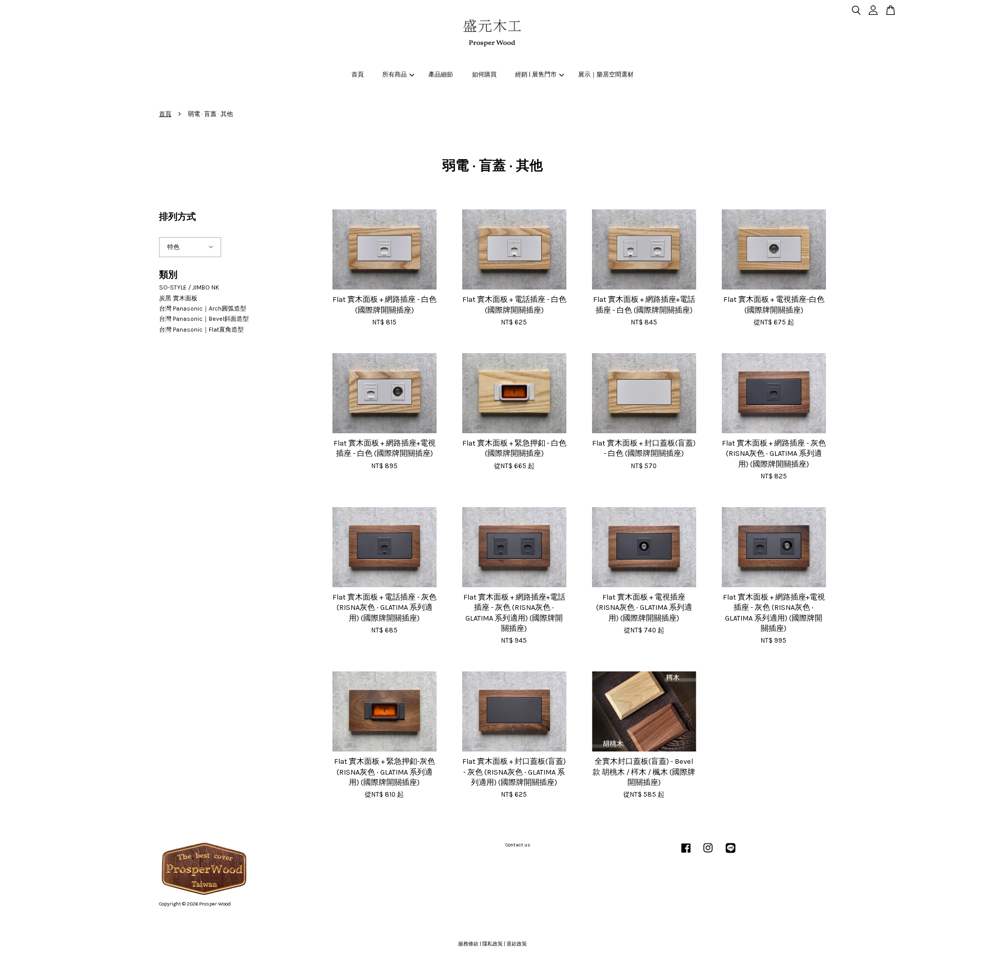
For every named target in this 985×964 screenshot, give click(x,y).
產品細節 (440, 74)
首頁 (357, 74)
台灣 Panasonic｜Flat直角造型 (201, 329)
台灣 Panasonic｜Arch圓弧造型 (202, 308)
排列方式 (177, 216)
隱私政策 (492, 944)
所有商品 (394, 74)
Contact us (517, 845)
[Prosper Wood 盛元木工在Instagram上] (708, 854)
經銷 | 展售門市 (536, 74)
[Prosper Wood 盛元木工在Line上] (730, 854)
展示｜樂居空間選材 (606, 74)
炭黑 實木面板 (178, 298)
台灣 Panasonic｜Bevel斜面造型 (204, 318)
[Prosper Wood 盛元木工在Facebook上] (686, 854)
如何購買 (484, 74)
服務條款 (468, 944)
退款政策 (516, 944)
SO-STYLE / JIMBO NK (189, 287)
